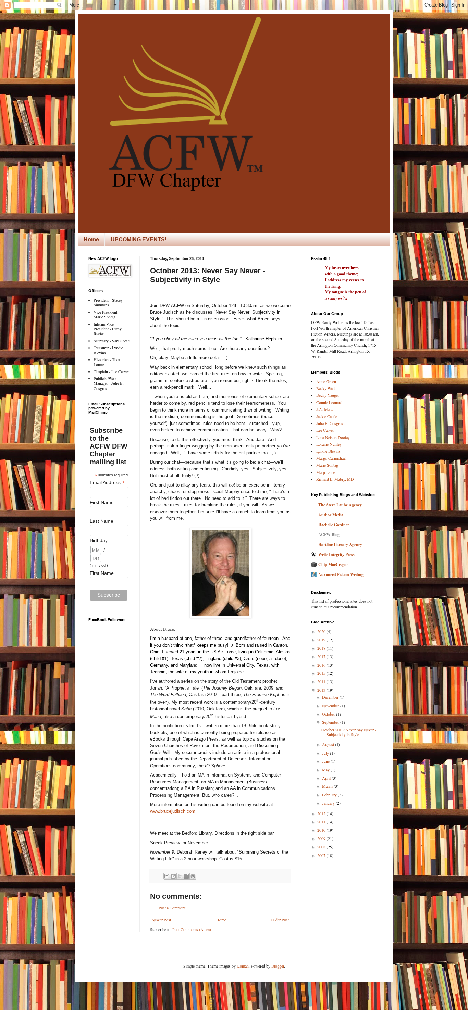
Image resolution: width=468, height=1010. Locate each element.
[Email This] (166, 876)
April (327, 778)
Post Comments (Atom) (191, 929)
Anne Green (326, 381)
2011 (322, 821)
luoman (243, 966)
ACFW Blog (329, 535)
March (328, 786)
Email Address (107, 482)
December (331, 697)
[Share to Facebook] (186, 876)
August (328, 744)
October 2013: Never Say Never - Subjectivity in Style (348, 732)
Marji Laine (325, 472)
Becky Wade (326, 388)
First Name (102, 502)
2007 (322, 855)
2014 (322, 681)
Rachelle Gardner (333, 525)
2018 (322, 648)
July (326, 753)
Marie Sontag (327, 465)
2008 (322, 846)
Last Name (101, 521)
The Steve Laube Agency (340, 505)
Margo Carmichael (331, 458)
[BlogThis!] (173, 876)
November (331, 705)
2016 (322, 665)
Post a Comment (172, 907)
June (326, 761)
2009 (322, 838)
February (330, 794)
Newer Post (161, 919)
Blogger (277, 966)
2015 (322, 673)
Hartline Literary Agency (340, 544)
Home (91, 239)
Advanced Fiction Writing (341, 574)
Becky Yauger (327, 395)
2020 (322, 631)
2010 (322, 830)
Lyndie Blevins (328, 451)
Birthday (99, 540)
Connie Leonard (329, 402)
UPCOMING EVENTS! (139, 239)
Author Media (330, 515)
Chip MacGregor (333, 564)
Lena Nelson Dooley (333, 437)
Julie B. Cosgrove (330, 423)
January (329, 803)
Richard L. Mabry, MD (335, 479)
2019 (322, 639)
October (329, 714)
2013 (322, 690)
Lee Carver (325, 430)
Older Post (280, 919)
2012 (322, 813)
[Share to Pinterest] (192, 876)
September (331, 722)
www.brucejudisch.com (172, 811)
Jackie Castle (326, 416)
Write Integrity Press (336, 554)
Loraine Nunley (329, 444)
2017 (322, 656)
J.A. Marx (324, 409)
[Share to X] (179, 876)
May (326, 769)
